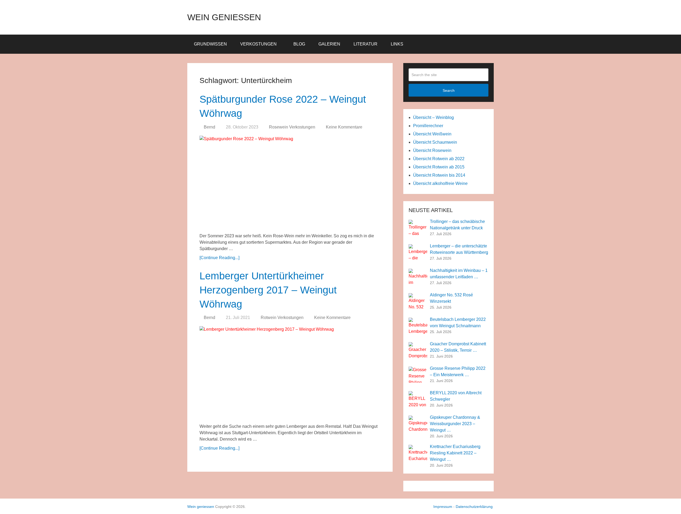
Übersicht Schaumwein (435, 142)
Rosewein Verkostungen (292, 127)
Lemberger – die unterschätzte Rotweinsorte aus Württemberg (459, 249)
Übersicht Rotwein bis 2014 (439, 175)
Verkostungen (258, 44)
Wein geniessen (224, 17)
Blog (299, 44)
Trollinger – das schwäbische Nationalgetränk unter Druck (457, 224)
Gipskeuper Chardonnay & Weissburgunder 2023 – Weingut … (455, 423)
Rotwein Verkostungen (282, 317)
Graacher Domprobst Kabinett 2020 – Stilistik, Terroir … (458, 347)
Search (449, 90)
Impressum (442, 506)
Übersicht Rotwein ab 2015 (438, 167)
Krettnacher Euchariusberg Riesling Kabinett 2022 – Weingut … (455, 453)
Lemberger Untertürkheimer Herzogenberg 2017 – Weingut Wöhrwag (268, 290)
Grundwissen (210, 44)
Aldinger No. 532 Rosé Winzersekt (451, 298)
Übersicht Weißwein (432, 134)
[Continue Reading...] (219, 257)
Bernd (209, 127)
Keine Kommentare (344, 127)
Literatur (365, 44)
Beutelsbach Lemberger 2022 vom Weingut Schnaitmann (458, 322)
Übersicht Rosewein (432, 150)
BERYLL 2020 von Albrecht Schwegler (455, 396)
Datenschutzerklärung (474, 506)
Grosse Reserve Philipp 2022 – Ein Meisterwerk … (457, 371)
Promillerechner (428, 125)
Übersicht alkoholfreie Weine (440, 183)
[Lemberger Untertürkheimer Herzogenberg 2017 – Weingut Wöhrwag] (290, 372)
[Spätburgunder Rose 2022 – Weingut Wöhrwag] (290, 182)
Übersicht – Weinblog (433, 117)
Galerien (329, 44)
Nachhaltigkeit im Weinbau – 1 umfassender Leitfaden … (459, 273)
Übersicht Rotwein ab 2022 (438, 158)
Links (397, 44)
